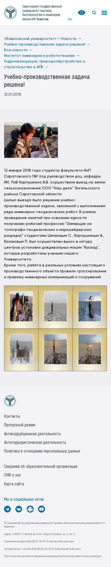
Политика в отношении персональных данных (42, 450)
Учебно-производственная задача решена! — (47, 44)
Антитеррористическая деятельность (35, 442)
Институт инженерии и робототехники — (41, 56)
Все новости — (18, 50)
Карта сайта (14, 483)
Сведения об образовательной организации (40, 466)
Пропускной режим (19, 424)
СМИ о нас (12, 474)
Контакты (12, 416)
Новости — (71, 39)
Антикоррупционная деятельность (32, 433)
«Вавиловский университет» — (32, 39)
